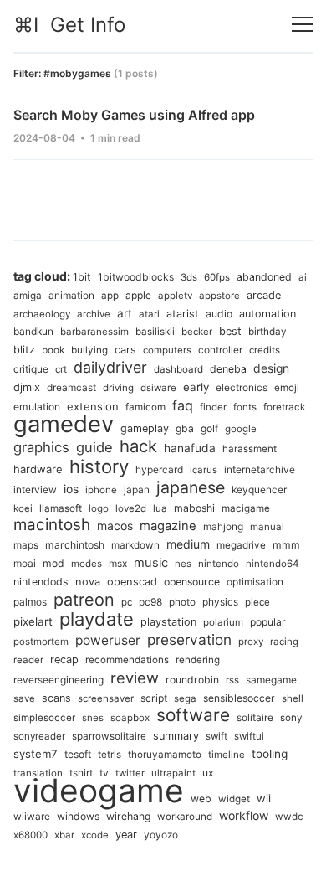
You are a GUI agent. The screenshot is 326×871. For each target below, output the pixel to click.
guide (94, 447)
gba (185, 428)
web (201, 798)
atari (149, 314)
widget (234, 799)
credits (264, 350)
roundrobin (192, 679)
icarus (203, 470)
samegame (271, 679)
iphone (101, 490)
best (230, 331)
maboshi (194, 508)
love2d (130, 508)
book (53, 350)
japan (137, 489)
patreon (84, 600)
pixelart (33, 621)
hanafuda (190, 448)
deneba (228, 369)
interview (35, 489)
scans (56, 698)
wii (264, 798)
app (110, 296)
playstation (168, 622)
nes (183, 564)
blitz (24, 349)
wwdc (289, 816)
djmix (26, 387)
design (271, 368)
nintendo (218, 564)
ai (302, 277)
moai (24, 563)
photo (182, 602)
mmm (286, 545)
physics (220, 601)
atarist (182, 313)
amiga (27, 296)
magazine (168, 525)
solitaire (255, 717)
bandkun (33, 331)
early (196, 387)
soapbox (130, 718)
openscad (132, 581)
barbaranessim (94, 332)
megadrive (241, 545)
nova (87, 581)
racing (284, 641)
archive (93, 314)
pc (126, 602)
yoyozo (161, 834)
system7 (35, 753)
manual (267, 527)
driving (118, 388)
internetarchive (259, 469)
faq (182, 405)
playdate (96, 619)
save (24, 698)
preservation (189, 639)
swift (216, 736)
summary (176, 735)
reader (28, 660)
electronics (241, 387)
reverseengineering (58, 679)
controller (220, 349)
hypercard (159, 469)
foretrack (284, 407)
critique (30, 369)
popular (268, 622)
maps (25, 545)
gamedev (63, 424)
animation (71, 295)
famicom (145, 407)
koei (23, 508)
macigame (246, 508)
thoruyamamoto (164, 754)
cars (125, 349)
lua (160, 508)
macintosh (51, 524)
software (193, 714)
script (153, 698)
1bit (82, 277)
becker (196, 332)
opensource (192, 581)
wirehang (128, 816)
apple (138, 295)
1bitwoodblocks (136, 277)
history (99, 466)
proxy (250, 641)
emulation (36, 406)
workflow (243, 815)
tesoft (77, 754)
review (134, 677)
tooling (270, 753)
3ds (189, 277)
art (124, 313)
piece (257, 602)
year (126, 834)
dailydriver (110, 367)
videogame (98, 790)
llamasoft (60, 508)
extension (93, 406)
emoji (286, 388)
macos (115, 525)
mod (53, 563)
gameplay (144, 428)
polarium (223, 622)
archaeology (41, 314)
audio (219, 313)
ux (208, 772)
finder (213, 407)
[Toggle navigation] (302, 25)
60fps (217, 277)
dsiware (158, 388)
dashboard (178, 369)
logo (99, 508)
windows (78, 816)
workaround (184, 816)
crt (61, 369)
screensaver (106, 698)
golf (209, 428)
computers (167, 350)
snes (93, 718)
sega (185, 698)
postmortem (41, 641)
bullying (89, 350)
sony (291, 718)
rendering (198, 660)
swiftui (249, 736)
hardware (38, 469)
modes (86, 564)
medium (188, 544)
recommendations (127, 660)
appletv (175, 296)
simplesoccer (44, 718)
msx (118, 563)
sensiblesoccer (239, 698)
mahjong (223, 526)
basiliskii (155, 332)
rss (232, 680)
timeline (226, 754)
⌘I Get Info (69, 25)
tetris (109, 754)
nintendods (41, 581)
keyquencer (259, 489)
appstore (219, 296)
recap (64, 659)
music (151, 562)
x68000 (30, 835)
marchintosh (74, 545)
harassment (249, 449)
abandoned (264, 277)
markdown (135, 545)
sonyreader (39, 736)
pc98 (150, 601)
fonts (245, 407)
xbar (64, 835)
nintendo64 (272, 564)
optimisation (255, 581)
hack (138, 446)
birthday (267, 332)
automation (267, 313)
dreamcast (71, 387)
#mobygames (77, 73)
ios (71, 489)
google (241, 429)
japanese (190, 487)
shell (292, 698)
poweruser (107, 640)
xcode (95, 835)
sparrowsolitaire (109, 736)
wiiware (31, 816)
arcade (264, 295)
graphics (41, 447)
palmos (30, 601)
